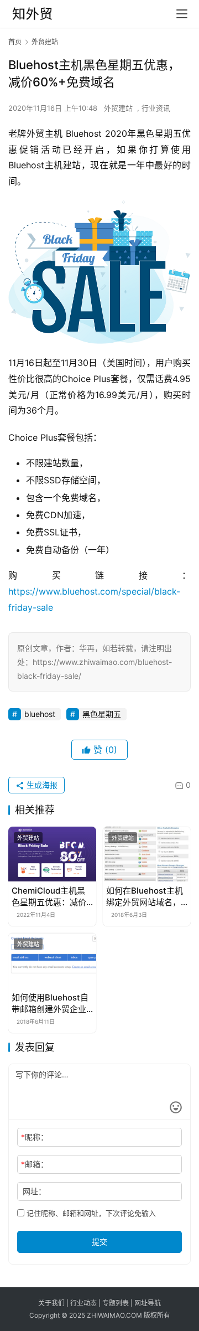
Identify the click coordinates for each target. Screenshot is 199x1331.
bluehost (39, 714)
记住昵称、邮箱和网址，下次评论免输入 (90, 1213)
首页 (15, 42)
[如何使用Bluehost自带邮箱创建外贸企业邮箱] (52, 960)
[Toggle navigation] (181, 14)
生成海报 (40, 785)
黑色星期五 (101, 714)
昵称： (34, 1137)
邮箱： (34, 1164)
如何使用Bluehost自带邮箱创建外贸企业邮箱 (50, 1003)
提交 (99, 1241)
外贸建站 (118, 108)
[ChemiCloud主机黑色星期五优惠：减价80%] (52, 854)
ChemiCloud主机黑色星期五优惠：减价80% (49, 896)
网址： (34, 1191)
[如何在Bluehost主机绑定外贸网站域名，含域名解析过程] (147, 854)
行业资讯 (156, 108)
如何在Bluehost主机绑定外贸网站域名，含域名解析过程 (144, 896)
